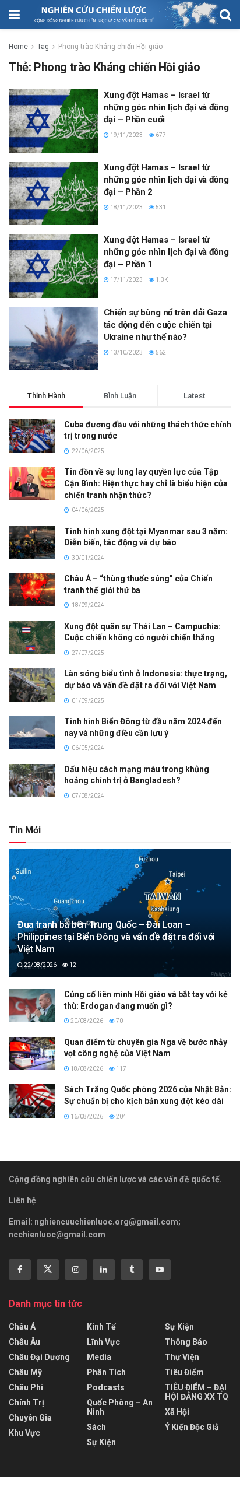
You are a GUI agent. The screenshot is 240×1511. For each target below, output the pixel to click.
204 (120, 1116)
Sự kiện (101, 1442)
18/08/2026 (86, 1068)
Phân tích (106, 1372)
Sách (96, 1427)
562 (160, 352)
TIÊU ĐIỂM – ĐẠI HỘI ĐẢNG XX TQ (196, 1392)
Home (18, 47)
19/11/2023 (126, 135)
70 (119, 1021)
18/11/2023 (126, 207)
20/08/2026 (86, 1021)
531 (160, 207)
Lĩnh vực (103, 1342)
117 (120, 1068)
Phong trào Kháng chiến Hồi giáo (110, 47)
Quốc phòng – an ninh (120, 1407)
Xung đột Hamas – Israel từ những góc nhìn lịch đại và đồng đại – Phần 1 (166, 251)
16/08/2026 (86, 1116)
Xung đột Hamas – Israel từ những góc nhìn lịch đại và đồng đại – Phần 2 (166, 179)
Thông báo (186, 1342)
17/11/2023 (126, 279)
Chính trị (26, 1402)
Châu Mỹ (25, 1372)
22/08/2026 (40, 965)
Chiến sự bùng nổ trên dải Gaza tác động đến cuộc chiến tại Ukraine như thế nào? (165, 324)
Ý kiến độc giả (192, 1427)
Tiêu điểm (184, 1372)
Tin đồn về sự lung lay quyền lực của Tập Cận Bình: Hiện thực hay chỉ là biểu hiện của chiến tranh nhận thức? (146, 483)
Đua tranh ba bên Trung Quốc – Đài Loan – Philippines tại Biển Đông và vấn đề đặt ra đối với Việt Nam (116, 937)
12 (72, 965)
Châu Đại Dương (39, 1357)
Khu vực (24, 1433)
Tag (43, 47)
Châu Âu (24, 1342)
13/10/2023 (126, 352)
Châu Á (22, 1326)
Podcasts (106, 1387)
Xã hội (177, 1412)
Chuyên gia (30, 1417)
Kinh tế (101, 1326)
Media (99, 1357)
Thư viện (182, 1357)
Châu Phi (26, 1387)
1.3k (161, 279)
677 (160, 135)
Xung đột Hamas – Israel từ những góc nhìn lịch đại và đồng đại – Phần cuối (166, 107)
